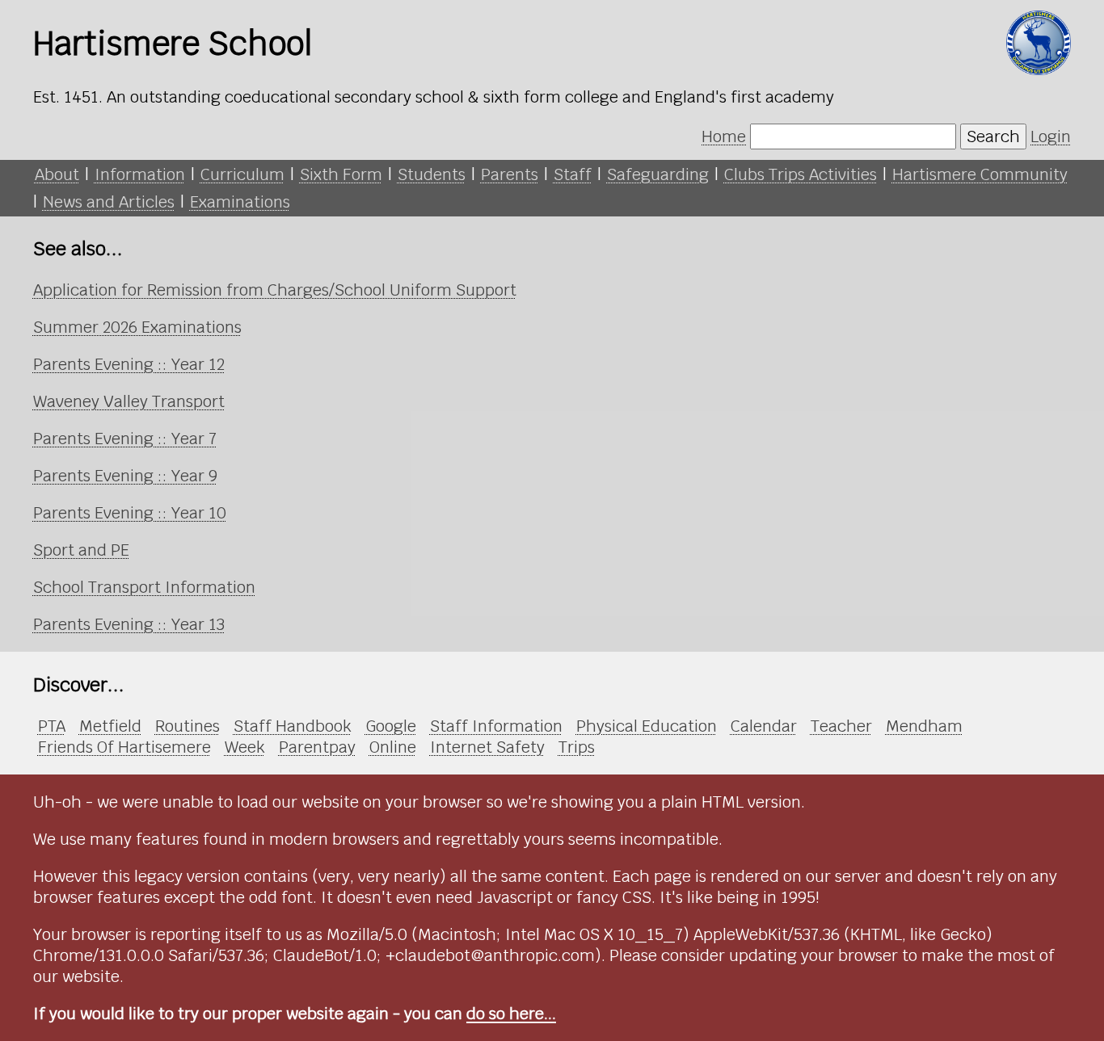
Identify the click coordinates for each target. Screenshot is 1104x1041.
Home (724, 136)
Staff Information (496, 726)
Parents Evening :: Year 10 (129, 512)
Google (390, 726)
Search (993, 136)
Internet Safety (487, 747)
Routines (187, 726)
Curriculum (242, 174)
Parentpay (317, 747)
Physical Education (646, 726)
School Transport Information (144, 587)
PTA (51, 726)
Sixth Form (341, 174)
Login (1050, 136)
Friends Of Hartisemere (124, 747)
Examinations (240, 201)
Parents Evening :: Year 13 (129, 624)
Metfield (110, 726)
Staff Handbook (293, 726)
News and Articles (109, 201)
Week (245, 747)
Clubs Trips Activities (800, 174)
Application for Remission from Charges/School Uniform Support (274, 289)
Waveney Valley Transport (129, 401)
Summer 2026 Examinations (137, 327)
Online (392, 747)
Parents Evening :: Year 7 (125, 438)
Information (140, 174)
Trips (576, 747)
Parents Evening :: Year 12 (129, 364)
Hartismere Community (980, 174)
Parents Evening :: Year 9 (125, 475)
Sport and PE (81, 549)
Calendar (764, 726)
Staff (573, 174)
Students (432, 174)
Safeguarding (658, 174)
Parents (509, 174)
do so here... (511, 1013)
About (57, 174)
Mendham (924, 726)
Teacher (841, 726)
